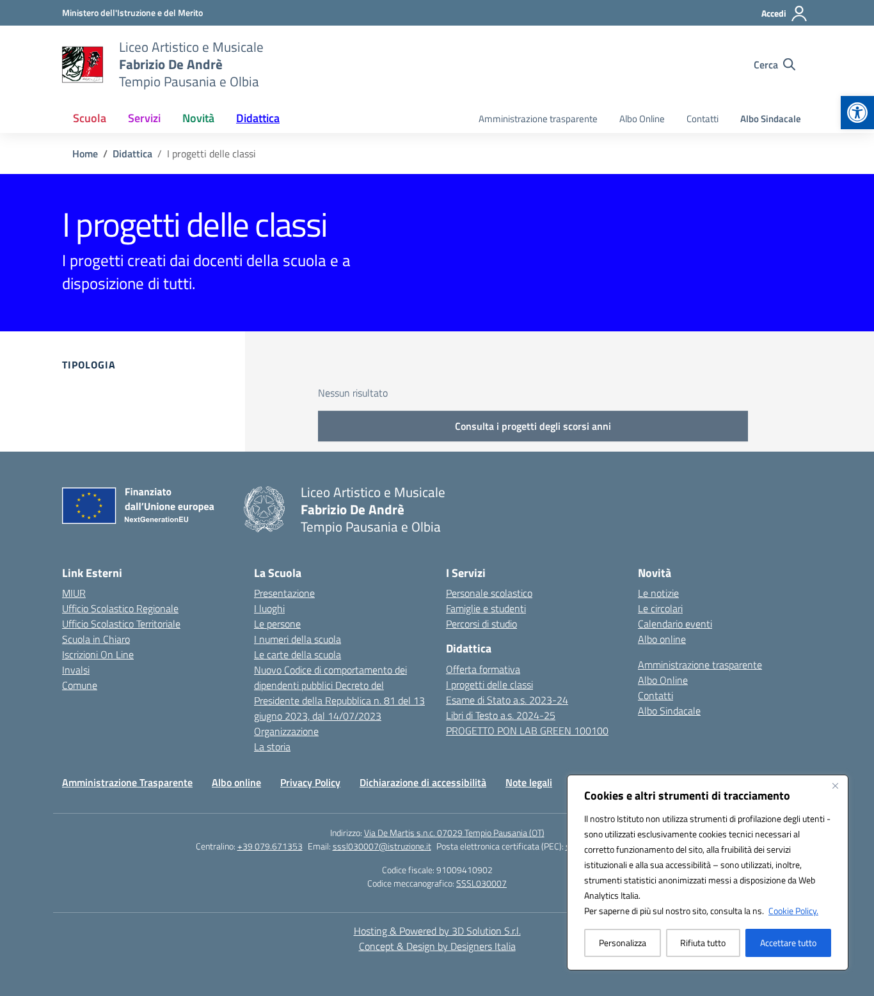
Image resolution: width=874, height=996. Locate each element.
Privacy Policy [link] (310, 782)
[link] (857, 112)
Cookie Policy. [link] (793, 910)
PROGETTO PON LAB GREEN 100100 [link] (527, 730)
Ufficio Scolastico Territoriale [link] (121, 623)
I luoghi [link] (269, 608)
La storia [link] (272, 746)
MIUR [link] (74, 593)
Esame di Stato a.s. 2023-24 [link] (507, 699)
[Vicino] (835, 785)
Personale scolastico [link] (489, 593)
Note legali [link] (528, 782)
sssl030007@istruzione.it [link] (382, 846)
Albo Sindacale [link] (770, 118)
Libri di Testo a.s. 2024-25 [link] (500, 715)
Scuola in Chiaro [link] (96, 639)
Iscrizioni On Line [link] (98, 654)
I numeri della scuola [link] (297, 639)
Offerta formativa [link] (483, 669)
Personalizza (622, 942)
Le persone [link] (277, 623)
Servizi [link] (144, 118)
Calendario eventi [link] (675, 623)
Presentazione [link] (284, 593)
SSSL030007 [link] (481, 883)
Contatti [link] (703, 118)
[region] (707, 872)
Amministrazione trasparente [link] (538, 118)
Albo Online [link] (642, 118)
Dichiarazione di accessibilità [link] (423, 782)
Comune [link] (79, 685)
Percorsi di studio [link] (481, 623)
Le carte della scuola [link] (297, 654)
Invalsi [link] (76, 669)
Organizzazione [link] (286, 731)
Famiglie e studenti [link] (486, 608)
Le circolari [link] (660, 608)
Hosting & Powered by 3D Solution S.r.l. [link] (437, 930)
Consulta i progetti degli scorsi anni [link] (533, 426)
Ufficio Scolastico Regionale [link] (120, 608)
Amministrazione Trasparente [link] (127, 782)
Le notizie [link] (658, 593)
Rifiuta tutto (703, 942)
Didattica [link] (258, 118)
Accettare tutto (788, 942)
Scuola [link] (89, 118)
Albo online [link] (662, 639)
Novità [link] (198, 118)
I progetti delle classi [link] (489, 684)
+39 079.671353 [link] (270, 846)
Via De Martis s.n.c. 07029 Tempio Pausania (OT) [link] (454, 832)
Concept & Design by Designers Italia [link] (437, 946)
